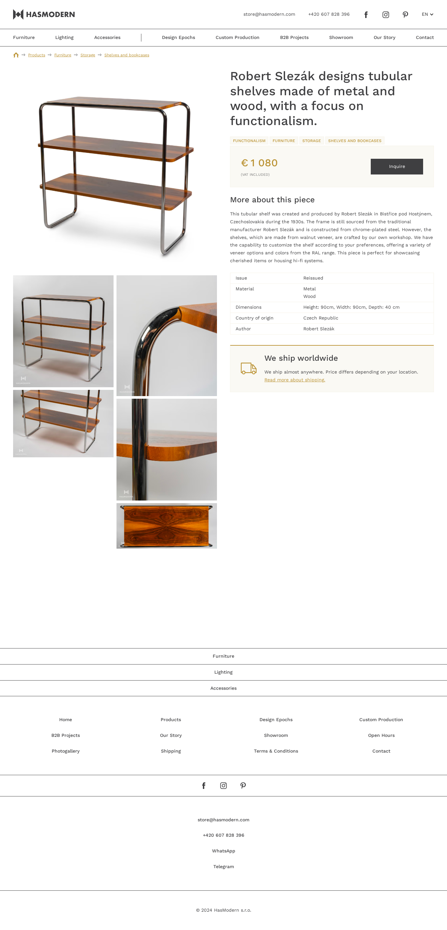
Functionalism (249, 140)
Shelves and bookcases (126, 55)
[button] (427, 14)
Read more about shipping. (294, 379)
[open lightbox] (115, 171)
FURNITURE (284, 140)
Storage (87, 55)
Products (36, 55)
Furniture (62, 55)
